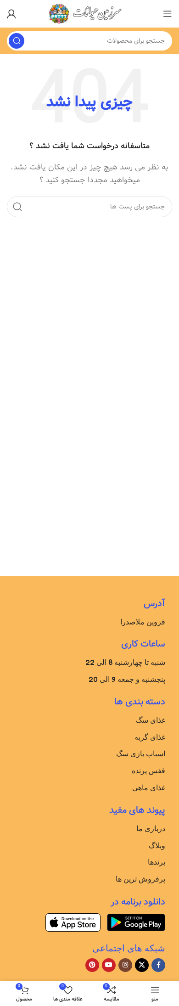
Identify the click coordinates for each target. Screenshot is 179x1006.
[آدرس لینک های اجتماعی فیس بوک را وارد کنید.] (158, 965)
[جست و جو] (16, 41)
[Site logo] (89, 13)
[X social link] (142, 965)
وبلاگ (157, 845)
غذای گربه (149, 737)
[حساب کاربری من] (11, 14)
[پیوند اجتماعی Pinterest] (92, 965)
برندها (156, 861)
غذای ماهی (148, 787)
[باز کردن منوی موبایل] (167, 14)
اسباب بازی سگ (140, 753)
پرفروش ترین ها (140, 878)
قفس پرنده (148, 770)
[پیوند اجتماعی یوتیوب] (109, 965)
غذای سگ (150, 720)
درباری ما (150, 828)
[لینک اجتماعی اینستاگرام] (125, 965)
